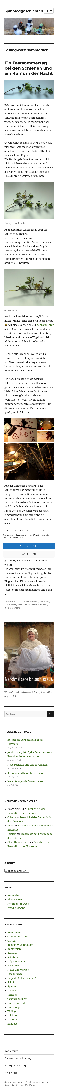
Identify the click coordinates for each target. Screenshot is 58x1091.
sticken (11, 990)
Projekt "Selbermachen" (22, 978)
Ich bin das (10, 1072)
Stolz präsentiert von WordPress (19, 1085)
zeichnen (12, 1015)
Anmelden (13, 895)
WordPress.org (16, 907)
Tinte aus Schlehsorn (27, 604)
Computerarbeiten (18, 936)
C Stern (11, 817)
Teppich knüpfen (17, 998)
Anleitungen (14, 932)
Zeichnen (12, 1019)
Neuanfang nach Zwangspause (25, 781)
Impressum (11, 1051)
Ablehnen (29, 554)
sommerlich (10, 604)
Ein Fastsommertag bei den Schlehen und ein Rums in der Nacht (28, 68)
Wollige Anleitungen (16, 1065)
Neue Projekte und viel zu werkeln (27, 764)
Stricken (12, 994)
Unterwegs (13, 1007)
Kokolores (13, 953)
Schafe (11, 982)
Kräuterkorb (31, 601)
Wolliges (12, 1011)
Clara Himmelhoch (18, 842)
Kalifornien (14, 948)
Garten (11, 940)
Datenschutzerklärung (18, 1058)
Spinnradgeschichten (23, 11)
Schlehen (44, 601)
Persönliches (14, 973)
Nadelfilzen (14, 965)
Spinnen (12, 986)
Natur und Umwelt (18, 969)
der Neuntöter (45, 324)
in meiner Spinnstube (20, 944)
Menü (48, 11)
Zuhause (12, 1023)
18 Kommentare (12, 608)
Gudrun (11, 833)
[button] (20, 430)
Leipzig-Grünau (16, 961)
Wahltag (42, 604)
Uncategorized (16, 1002)
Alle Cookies (29, 546)
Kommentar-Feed (18, 903)
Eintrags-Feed (16, 899)
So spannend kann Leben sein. (25, 773)
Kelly (10, 825)
